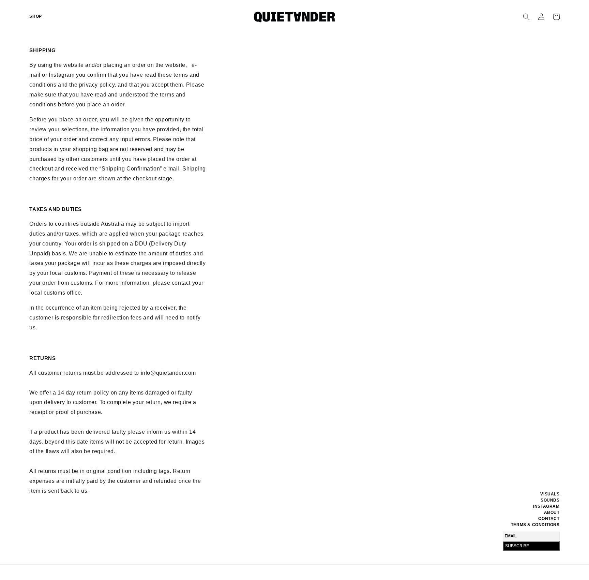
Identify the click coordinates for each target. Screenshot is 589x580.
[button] (526, 16)
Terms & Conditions (535, 524)
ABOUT (552, 512)
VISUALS (549, 494)
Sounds (550, 500)
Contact (548, 518)
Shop (35, 16)
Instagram (546, 506)
